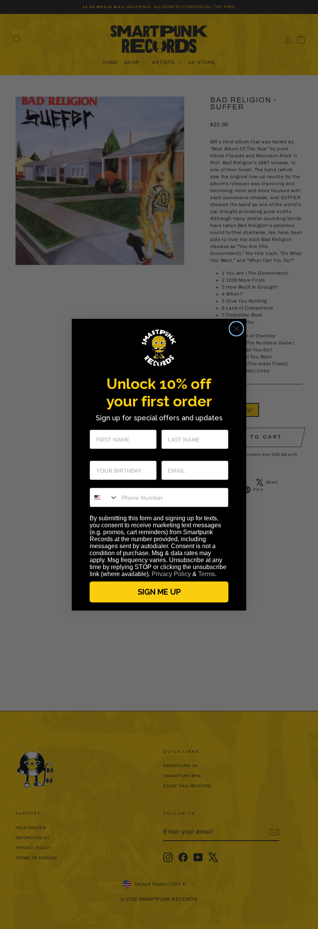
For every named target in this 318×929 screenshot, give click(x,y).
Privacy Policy (171, 574)
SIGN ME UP (159, 592)
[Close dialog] (236, 328)
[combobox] (104, 497)
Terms (206, 574)
